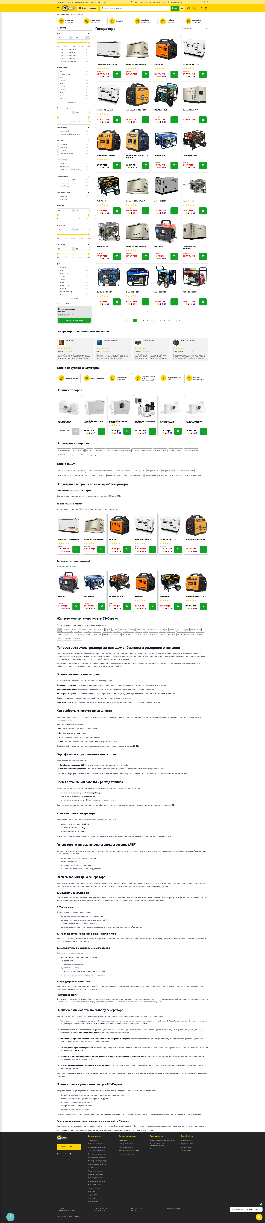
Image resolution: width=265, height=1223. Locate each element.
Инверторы (91, 1191)
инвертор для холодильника (114, 455)
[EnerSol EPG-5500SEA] (104, 304)
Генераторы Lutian (81, 475)
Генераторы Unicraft (97, 475)
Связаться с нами (66, 1146)
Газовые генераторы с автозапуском (100, 471)
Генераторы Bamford (123, 471)
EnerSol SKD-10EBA (132, 292)
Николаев (117, 634)
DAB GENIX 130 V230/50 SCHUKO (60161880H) (143, 422)
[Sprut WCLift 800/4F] (186, 433)
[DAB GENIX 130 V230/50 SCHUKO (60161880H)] (142, 433)
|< (124, 320)
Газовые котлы (93, 1167)
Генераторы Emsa (153, 471)
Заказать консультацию (74, 320)
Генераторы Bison (176, 475)
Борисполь (77, 638)
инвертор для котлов (95, 455)
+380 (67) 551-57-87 (137, 1210)
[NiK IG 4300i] (161, 76)
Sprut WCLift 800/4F (192, 421)
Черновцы (97, 634)
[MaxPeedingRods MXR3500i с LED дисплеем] (133, 167)
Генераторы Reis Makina (193, 475)
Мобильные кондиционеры (97, 1157)
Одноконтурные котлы (95, 1174)
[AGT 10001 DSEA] (161, 213)
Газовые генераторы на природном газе (71, 471)
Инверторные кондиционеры (97, 1161)
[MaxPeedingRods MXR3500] (104, 167)
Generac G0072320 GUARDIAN (136, 201)
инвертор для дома (191, 450)
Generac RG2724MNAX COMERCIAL (190, 247)
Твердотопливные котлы (96, 1171)
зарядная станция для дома (141, 450)
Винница (101, 630)
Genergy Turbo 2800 (190, 155)
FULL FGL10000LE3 (160, 110)
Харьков (92, 630)
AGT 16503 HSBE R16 (190, 292)
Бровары (68, 638)
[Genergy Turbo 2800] (190, 167)
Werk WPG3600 (159, 155)
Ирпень (138, 634)
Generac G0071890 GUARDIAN (136, 64)
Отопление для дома (126, 1147)
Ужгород (132, 630)
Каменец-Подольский (65, 634)
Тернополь (82, 630)
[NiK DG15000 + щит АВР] (104, 122)
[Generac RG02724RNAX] (185, 122)
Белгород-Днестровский (185, 634)
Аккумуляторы (93, 1195)
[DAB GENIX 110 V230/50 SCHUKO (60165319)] (167, 433)
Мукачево (171, 634)
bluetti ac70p (62, 455)
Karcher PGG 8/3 (102, 246)
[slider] (58, 42)
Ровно (172, 630)
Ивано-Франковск (154, 630)
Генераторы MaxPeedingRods (133, 475)
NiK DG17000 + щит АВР (191, 64)
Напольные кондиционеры (97, 1154)
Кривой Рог (107, 634)
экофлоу (89, 450)
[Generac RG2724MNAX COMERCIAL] (185, 258)
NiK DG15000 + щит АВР (105, 110)
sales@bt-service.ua (173, 1208)
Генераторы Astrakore (65, 475)
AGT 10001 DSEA (160, 201)
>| (179, 320)
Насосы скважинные (95, 1184)
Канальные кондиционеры (97, 1150)
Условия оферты (186, 1150)
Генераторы (92, 1198)
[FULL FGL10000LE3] (161, 122)
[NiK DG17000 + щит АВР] (190, 76)
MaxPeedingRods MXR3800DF (136, 110)
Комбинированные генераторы (156, 475)
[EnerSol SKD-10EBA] (133, 304)
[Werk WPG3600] (161, 167)
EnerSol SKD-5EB (160, 292)
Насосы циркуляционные (96, 1181)
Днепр (114, 630)
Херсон (186, 630)
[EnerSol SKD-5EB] (161, 304)
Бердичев (200, 634)
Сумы (179, 630)
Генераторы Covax (113, 475)
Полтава (66, 630)
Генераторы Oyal (168, 471)
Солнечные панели (94, 1188)
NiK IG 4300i (158, 64)
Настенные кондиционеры (97, 1144)
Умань (60, 638)
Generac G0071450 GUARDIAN (107, 64)
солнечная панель (160, 450)
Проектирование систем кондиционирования (158, 1144)
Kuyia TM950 (158, 246)
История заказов (186, 1147)
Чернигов (87, 634)
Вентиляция (123, 1140)
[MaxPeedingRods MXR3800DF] (133, 122)
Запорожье (141, 630)
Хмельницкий (196, 630)
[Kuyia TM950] (161, 258)
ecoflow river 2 (99, 450)
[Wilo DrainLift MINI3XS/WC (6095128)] (91, 433)
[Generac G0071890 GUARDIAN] (128, 76)
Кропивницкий (128, 634)
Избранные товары (187, 1144)
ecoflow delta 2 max (175, 450)
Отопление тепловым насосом (129, 1150)
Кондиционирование (126, 1144)
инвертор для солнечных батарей (118, 450)
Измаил (162, 634)
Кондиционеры (93, 1140)
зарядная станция (64, 450)
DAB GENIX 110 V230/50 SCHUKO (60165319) (168, 422)
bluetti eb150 (131, 455)
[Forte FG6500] (104, 213)
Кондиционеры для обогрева (97, 1164)
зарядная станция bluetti (77, 455)
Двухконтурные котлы (95, 1178)
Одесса (165, 630)
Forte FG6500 (101, 201)
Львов (74, 630)
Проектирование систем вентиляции (162, 1140)
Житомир (122, 630)
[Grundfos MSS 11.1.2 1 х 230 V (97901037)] (116, 433)
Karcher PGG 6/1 (188, 201)
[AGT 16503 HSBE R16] (190, 304)
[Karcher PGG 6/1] (190, 213)
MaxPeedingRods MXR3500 (106, 155)
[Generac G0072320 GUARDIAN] (133, 213)
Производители (93, 1201)
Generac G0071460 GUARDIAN (136, 246)
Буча (145, 634)
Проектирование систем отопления (162, 1149)
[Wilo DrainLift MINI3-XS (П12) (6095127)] (65, 433)
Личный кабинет (186, 1140)
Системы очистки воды (126, 1154)
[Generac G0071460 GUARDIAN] (128, 258)
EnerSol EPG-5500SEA (104, 292)
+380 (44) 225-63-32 (137, 1208)
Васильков (153, 634)
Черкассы (78, 634)
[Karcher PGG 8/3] (104, 258)
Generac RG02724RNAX (191, 110)
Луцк (108, 630)
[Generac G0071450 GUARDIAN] (104, 76)
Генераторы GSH (138, 471)
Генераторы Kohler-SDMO (185, 471)
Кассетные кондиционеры (96, 1147)
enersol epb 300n (78, 450)
